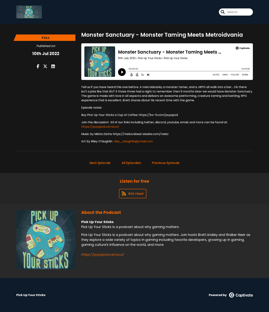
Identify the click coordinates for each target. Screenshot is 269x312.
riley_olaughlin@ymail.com (133, 141)
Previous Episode (166, 162)
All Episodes (131, 162)
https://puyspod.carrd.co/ (100, 127)
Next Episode (100, 162)
